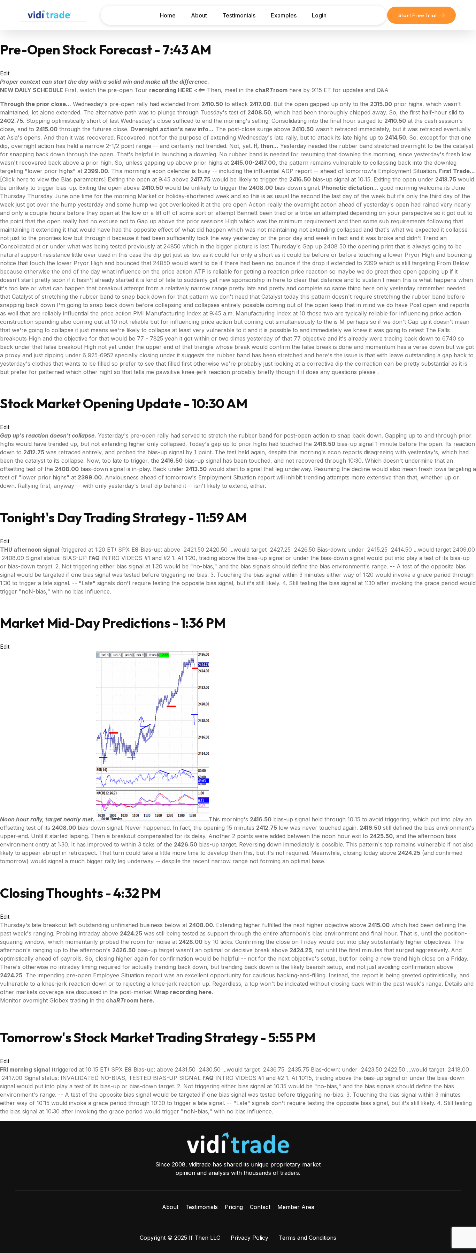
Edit (4, 73)
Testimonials (238, 15)
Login (319, 15)
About (199, 15)
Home (168, 15)
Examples (284, 15)
